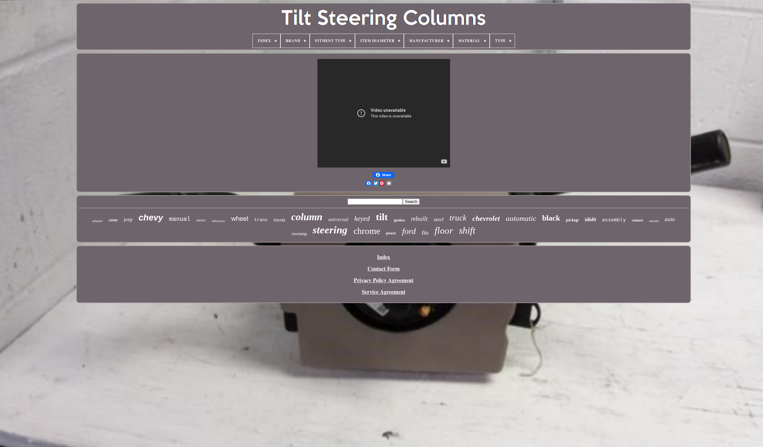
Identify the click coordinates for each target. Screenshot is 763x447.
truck (457, 217)
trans (261, 220)
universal (338, 219)
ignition (399, 220)
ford (409, 231)
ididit (590, 219)
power (391, 233)
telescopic (218, 221)
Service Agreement (383, 292)
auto (670, 219)
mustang (299, 234)
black (551, 218)
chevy (151, 217)
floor (444, 230)
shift (467, 230)
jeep (128, 219)
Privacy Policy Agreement (383, 280)
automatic (521, 218)
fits (425, 232)
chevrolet (486, 218)
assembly (614, 220)
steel (438, 219)
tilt (382, 217)
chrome (366, 231)
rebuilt (419, 218)
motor (201, 220)
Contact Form (383, 268)
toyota (279, 219)
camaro (637, 220)
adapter (97, 221)
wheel (239, 218)
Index (383, 257)
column (306, 216)
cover (113, 220)
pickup (572, 220)
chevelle (654, 221)
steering (330, 230)
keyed (362, 218)
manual (179, 219)
